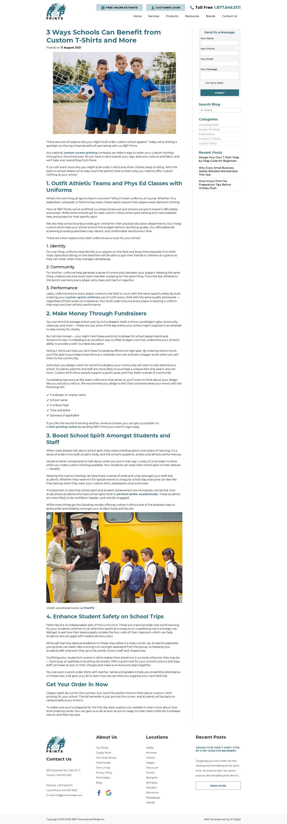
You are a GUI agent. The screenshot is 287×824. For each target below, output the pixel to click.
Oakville (150, 802)
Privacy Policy (104, 772)
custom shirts (208, 143)
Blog (99, 782)
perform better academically (137, 494)
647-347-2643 (69, 790)
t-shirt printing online (61, 426)
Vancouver (152, 767)
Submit (220, 92)
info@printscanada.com (68, 795)
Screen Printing (209, 129)
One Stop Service (106, 757)
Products (172, 16)
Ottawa (150, 757)
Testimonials (103, 762)
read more (218, 785)
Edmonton (152, 792)
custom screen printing (80, 152)
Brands (210, 16)
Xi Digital (236, 819)
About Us (106, 737)
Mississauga (153, 797)
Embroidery (207, 134)
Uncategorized (209, 124)
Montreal (151, 752)
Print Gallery (103, 777)
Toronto (150, 772)
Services (153, 16)
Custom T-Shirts (209, 138)
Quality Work (103, 752)
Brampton (152, 777)
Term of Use (103, 767)
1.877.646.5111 (218, 7)
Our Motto (102, 747)
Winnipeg (151, 782)
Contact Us (229, 16)
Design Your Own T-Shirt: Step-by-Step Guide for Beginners (218, 749)
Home (137, 16)
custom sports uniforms (83, 297)
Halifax (150, 747)
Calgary (150, 762)
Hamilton (151, 787)
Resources (192, 16)
